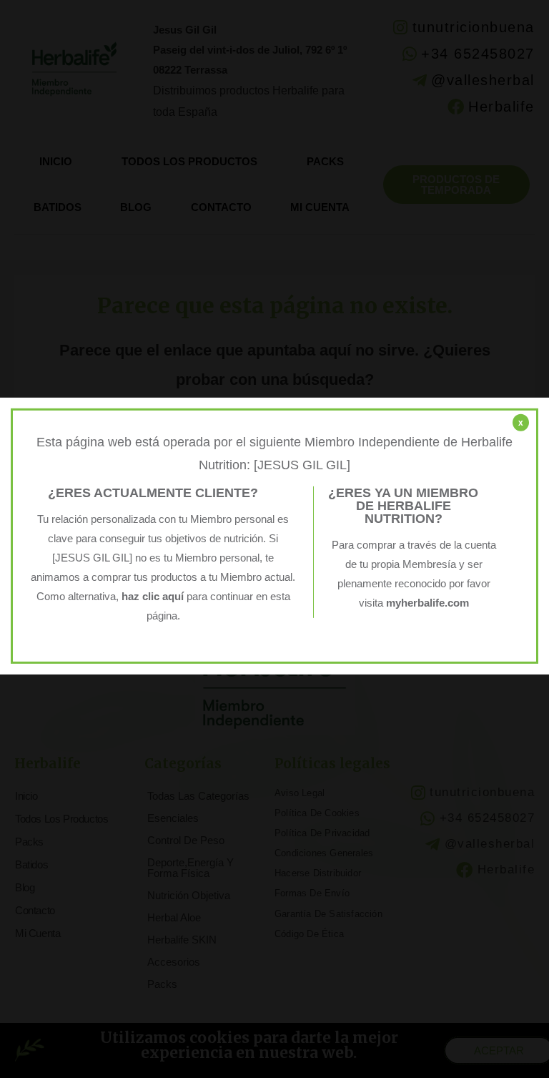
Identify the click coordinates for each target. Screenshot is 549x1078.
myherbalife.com (427, 603)
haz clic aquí (154, 596)
